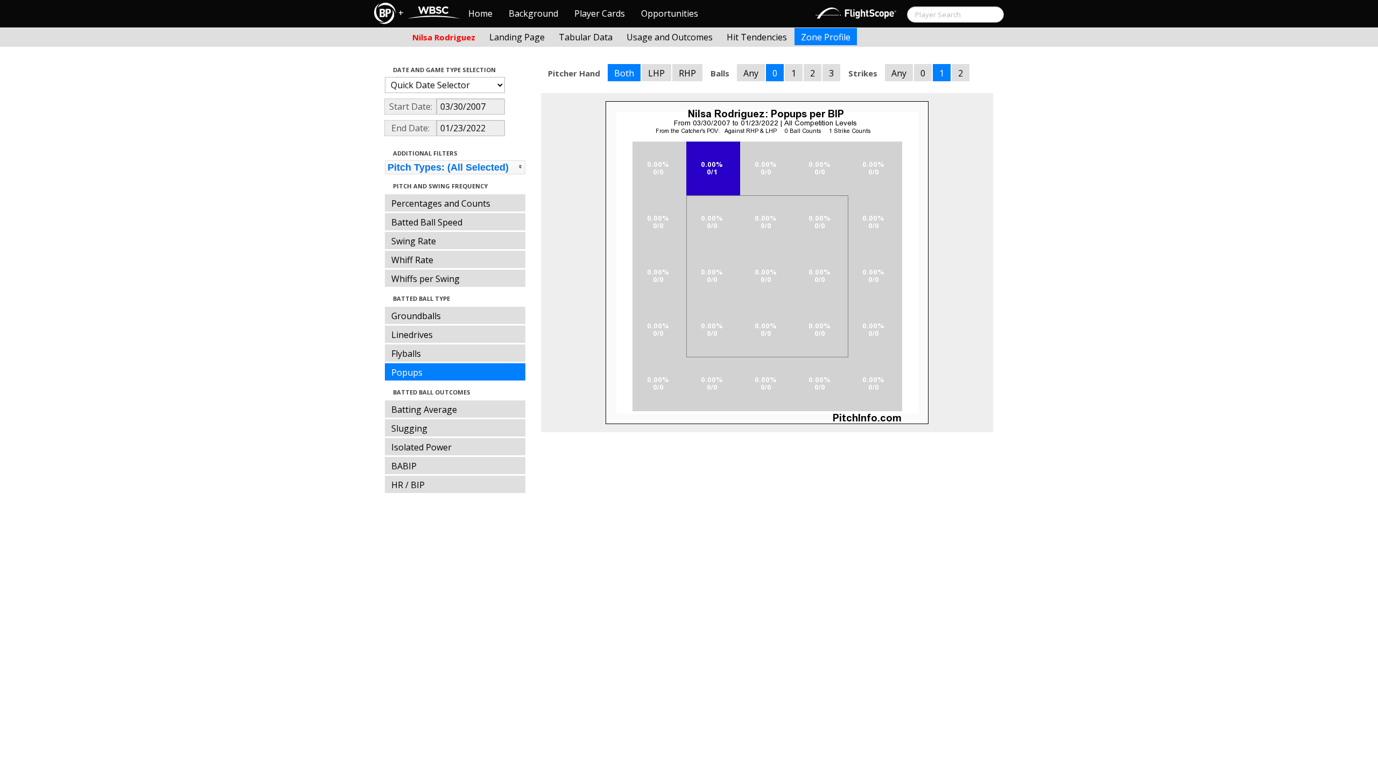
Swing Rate (413, 241)
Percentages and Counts (440, 203)
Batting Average (424, 409)
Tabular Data (586, 37)
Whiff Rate (412, 260)
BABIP (404, 466)
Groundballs (416, 316)
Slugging (409, 428)
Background (533, 13)
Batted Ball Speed (426, 222)
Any (750, 73)
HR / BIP (408, 485)
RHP (687, 73)
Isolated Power (421, 447)
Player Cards (599, 13)
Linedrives (412, 335)
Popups (407, 372)
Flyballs (406, 354)
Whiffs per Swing (425, 279)
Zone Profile (825, 37)
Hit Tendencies (757, 37)
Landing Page (517, 37)
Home (480, 13)
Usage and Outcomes (670, 37)
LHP (656, 73)
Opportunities (669, 13)
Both (624, 73)
